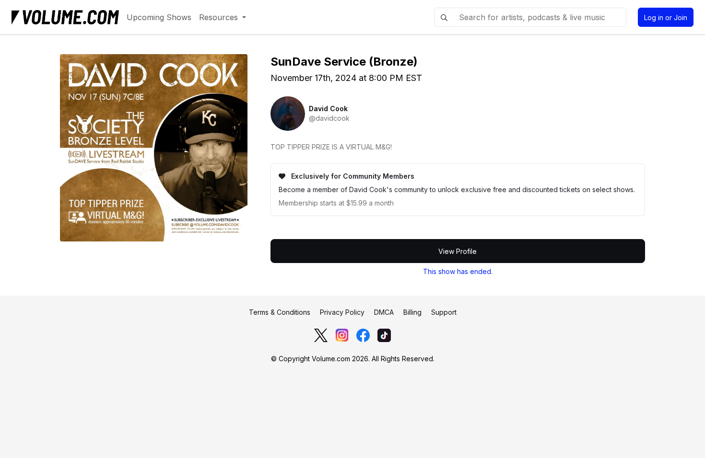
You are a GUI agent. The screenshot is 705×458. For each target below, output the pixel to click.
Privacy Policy (342, 312)
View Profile (457, 251)
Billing (412, 312)
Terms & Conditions (279, 312)
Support (444, 312)
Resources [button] (219, 17)
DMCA (384, 312)
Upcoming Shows (159, 17)
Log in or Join (665, 17)
